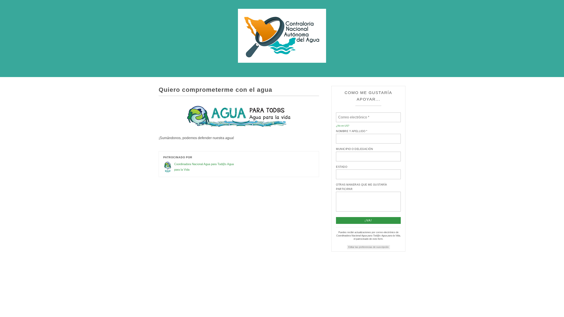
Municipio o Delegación (354, 149)
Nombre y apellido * (351, 131)
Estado (341, 166)
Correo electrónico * (355, 114)
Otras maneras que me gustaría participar (361, 187)
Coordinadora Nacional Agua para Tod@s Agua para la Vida (204, 166)
